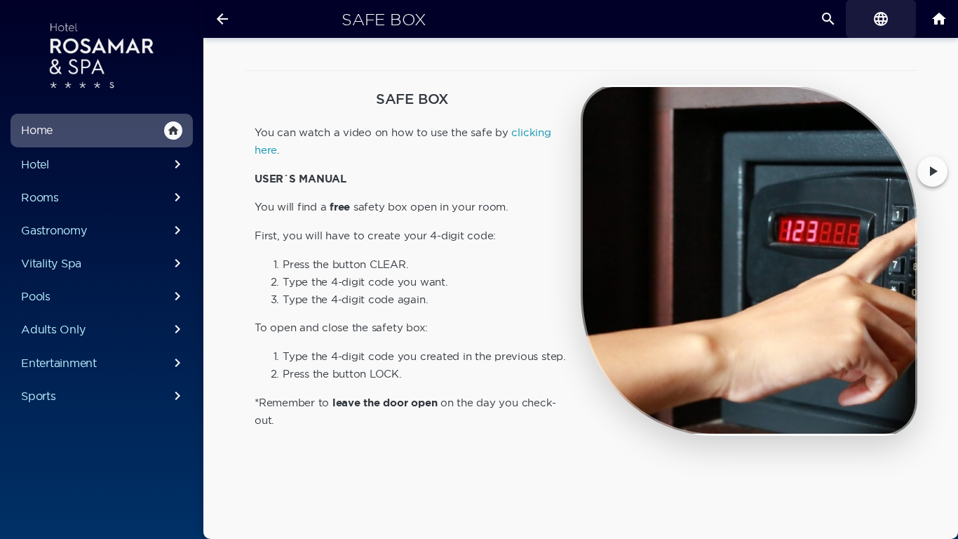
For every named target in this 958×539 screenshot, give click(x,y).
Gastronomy (103, 230)
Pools (103, 296)
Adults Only (103, 329)
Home (100, 130)
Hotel (103, 164)
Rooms (103, 197)
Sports (103, 395)
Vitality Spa (103, 263)
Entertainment (103, 362)
